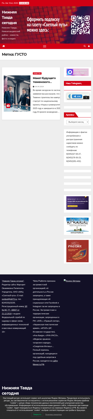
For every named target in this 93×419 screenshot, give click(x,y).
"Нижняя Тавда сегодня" (13, 281)
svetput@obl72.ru (9, 299)
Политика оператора (53, 414)
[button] (85, 46)
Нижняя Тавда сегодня (9, 17)
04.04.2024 (39, 86)
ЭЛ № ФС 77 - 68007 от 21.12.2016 (14, 310)
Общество (37, 73)
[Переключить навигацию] (45, 46)
